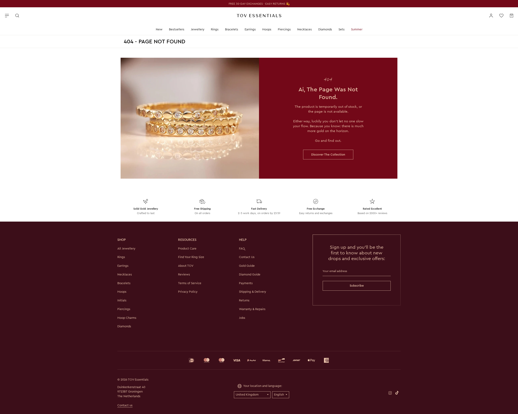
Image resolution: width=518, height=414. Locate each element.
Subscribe (357, 285)
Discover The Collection (328, 154)
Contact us (125, 405)
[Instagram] (390, 393)
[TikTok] (397, 393)
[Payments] (259, 360)
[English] (280, 394)
